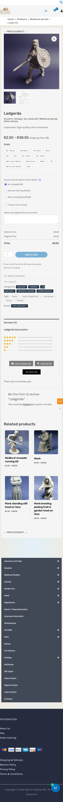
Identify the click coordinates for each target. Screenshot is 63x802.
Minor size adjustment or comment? (21, 212)
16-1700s (8, 630)
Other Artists (11, 121)
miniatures (48, 296)
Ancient (7, 582)
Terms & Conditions (11, 773)
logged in (28, 404)
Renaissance (10, 623)
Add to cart (31, 254)
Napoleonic (9, 602)
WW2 (6, 595)
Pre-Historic (9, 650)
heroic (14, 296)
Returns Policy (8, 764)
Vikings (20, 300)
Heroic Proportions (30, 296)
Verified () (46, 363)
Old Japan (8, 671)
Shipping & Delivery (11, 759)
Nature (7, 644)
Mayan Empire (11, 685)
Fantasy (8, 657)
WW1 (6, 637)
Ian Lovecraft (31, 118)
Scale (7, 144)
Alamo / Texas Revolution (16, 609)
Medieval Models (12, 575)
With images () (22, 363)
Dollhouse (8, 664)
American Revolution (13, 616)
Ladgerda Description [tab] (16, 329)
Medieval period (48, 118)
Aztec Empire (10, 678)
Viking (8, 300)
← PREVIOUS (11, 31)
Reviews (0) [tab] (10, 322)
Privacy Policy (7, 769)
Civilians (8, 699)
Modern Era (9, 588)
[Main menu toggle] (46, 11)
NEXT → (22, 31)
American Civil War (13, 561)
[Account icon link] (61, 11)
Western (8, 568)
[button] (54, 38)
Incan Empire (10, 692)
